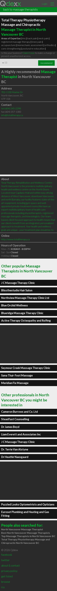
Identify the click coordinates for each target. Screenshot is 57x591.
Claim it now (28, 53)
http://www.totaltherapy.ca (15, 239)
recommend (46, 63)
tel (11, 108)
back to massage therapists (20, 9)
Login (44, 3)
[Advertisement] (28, 146)
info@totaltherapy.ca (12, 115)
